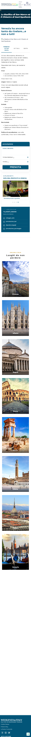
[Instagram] (5, 732)
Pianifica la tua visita (6, 48)
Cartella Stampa (5, 724)
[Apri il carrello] (24, 4)
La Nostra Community (6, 729)
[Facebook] (2, 732)
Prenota (15, 167)
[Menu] (27, 3)
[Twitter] (9, 732)
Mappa (26, 48)
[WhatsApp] (17, 4)
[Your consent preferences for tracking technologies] (28, 734)
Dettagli (17, 48)
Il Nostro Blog (4, 726)
